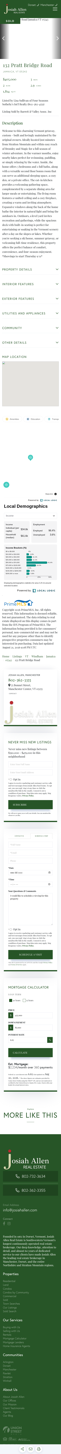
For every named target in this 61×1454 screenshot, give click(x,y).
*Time (11, 879)
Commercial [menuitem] (9, 1296)
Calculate (20, 1052)
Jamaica (50, 656)
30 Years (16, 1000)
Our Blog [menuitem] (8, 1415)
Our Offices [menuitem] (9, 1400)
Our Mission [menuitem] (10, 1404)
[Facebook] (4, 1224)
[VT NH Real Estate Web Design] (30, 1430)
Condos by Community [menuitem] (16, 1292)
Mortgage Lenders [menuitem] (13, 1342)
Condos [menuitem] (7, 1288)
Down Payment (16, 1022)
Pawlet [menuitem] (7, 1373)
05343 (8, 660)
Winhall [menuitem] (7, 1380)
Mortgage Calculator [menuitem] (15, 1338)
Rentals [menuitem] (7, 1334)
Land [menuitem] (5, 1284)
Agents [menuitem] (7, 1412)
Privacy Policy (28, 796)
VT (26, 656)
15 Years (29, 1000)
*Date (11, 868)
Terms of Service (16, 965)
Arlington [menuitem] (8, 1362)
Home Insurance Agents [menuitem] (16, 1346)
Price (11, 1010)
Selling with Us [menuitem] (11, 1331)
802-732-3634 (33, 1176)
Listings (17, 656)
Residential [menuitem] (9, 1281)
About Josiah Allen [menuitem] (13, 1396)
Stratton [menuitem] (7, 1377)
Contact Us (12, 693)
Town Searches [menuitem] (11, 1303)
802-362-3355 (19, 679)
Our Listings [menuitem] (10, 1307)
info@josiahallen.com (20, 1210)
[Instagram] (9, 1224)
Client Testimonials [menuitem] (13, 1408)
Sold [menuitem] (5, 1300)
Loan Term (14, 994)
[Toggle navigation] (55, 8)
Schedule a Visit (41, 836)
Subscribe (20, 804)
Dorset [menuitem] (7, 1365)
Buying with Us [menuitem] (11, 1327)
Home (5, 656)
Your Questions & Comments (22, 891)
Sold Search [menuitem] (9, 1311)
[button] (5, 38)
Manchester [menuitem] (9, 1369)
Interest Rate (16, 1034)
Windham (37, 656)
